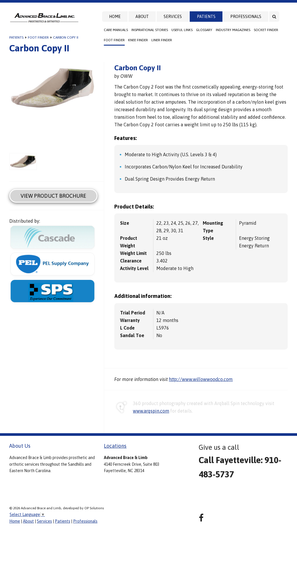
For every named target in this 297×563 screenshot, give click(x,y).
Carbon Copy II (65, 37)
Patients (206, 16)
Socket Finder (266, 30)
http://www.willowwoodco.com (201, 379)
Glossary (204, 30)
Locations (115, 446)
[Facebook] (201, 518)
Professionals (245, 16)
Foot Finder (114, 40)
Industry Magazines (233, 30)
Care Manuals (116, 30)
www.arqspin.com (151, 410)
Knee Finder (138, 40)
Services (173, 16)
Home (115, 16)
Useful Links (182, 30)
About (142, 16)
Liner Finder (161, 40)
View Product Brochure (53, 196)
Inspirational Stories (149, 30)
